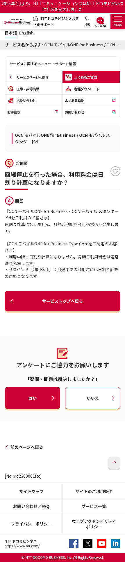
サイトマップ (31, 491)
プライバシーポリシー (31, 524)
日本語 (11, 33)
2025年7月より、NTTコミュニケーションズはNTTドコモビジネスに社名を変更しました (62, 6)
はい (32, 398)
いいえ (93, 398)
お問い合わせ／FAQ (31, 506)
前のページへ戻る (26, 447)
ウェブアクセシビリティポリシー (94, 524)
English (26, 33)
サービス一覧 (94, 506)
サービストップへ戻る (62, 301)
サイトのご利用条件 (94, 491)
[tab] (117, 21)
